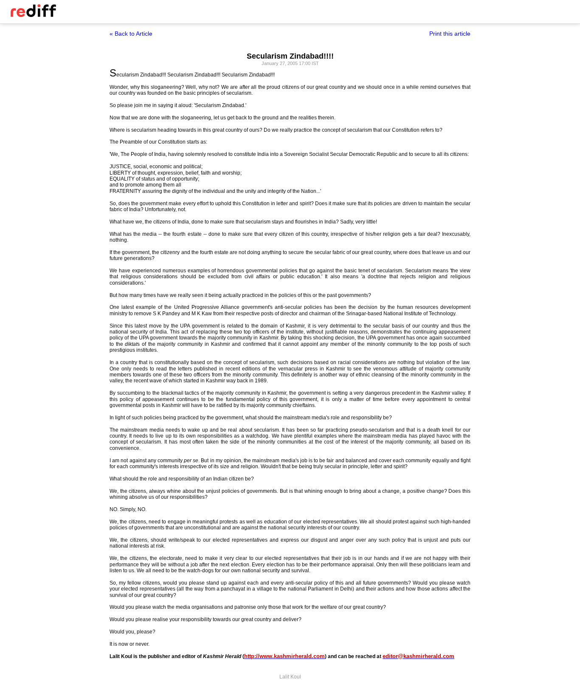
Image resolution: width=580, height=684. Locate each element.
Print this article (449, 33)
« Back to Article (131, 33)
